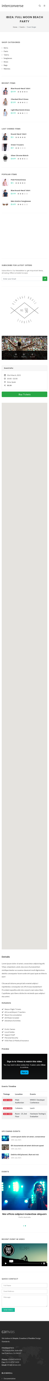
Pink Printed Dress (18, 180)
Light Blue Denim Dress (20, 110)
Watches (7, 69)
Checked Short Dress (19, 99)
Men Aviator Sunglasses (21, 201)
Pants (6, 51)
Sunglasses (8, 58)
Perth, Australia (24, 1217)
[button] (23, 1225)
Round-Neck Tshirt (18, 134)
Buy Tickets (25, 394)
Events (22, 27)
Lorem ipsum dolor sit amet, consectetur (28, 1137)
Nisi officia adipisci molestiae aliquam (24, 1214)
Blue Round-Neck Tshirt (20, 88)
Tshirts (6, 55)
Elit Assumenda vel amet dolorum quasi (27, 1145)
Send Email (8, 1310)
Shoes (6, 62)
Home (15, 27)
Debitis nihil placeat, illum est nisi (25, 1154)
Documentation (9, 1378)
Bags (6, 65)
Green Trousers (17, 145)
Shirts (6, 48)
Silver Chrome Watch (19, 155)
